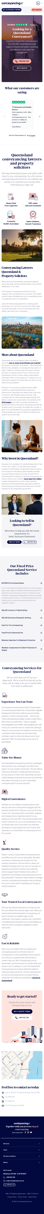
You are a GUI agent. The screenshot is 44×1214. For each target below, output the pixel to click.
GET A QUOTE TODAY (22, 1011)
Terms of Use (22, 1197)
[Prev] (4, 116)
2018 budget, (7, 402)
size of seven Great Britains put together (25, 363)
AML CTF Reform (32, 1194)
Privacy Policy (11, 1197)
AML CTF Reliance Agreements (16, 1194)
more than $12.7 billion (33, 479)
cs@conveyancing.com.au (15, 1181)
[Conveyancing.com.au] (12, 3)
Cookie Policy (32, 1197)
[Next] (39, 116)
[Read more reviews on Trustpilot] (31, 135)
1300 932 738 (24, 61)
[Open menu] (42, 3)
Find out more (14, 542)
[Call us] (38, 3)
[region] (22, 114)
